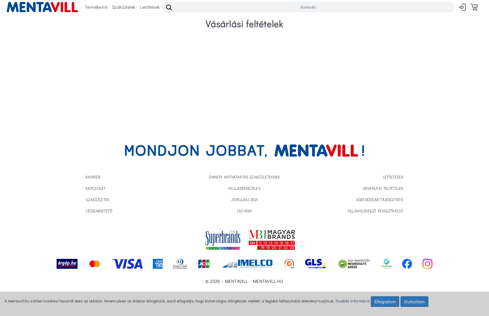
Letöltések (150, 7)
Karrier (93, 177)
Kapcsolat (96, 188)
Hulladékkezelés (244, 188)
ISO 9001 (244, 210)
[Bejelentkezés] (462, 7)
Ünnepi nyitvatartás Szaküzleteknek (244, 177)
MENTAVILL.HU (268, 281)
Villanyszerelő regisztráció (375, 210)
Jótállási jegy (244, 199)
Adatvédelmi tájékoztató (379, 199)
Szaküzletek (123, 7)
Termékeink (96, 7)
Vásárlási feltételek (383, 188)
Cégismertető (99, 210)
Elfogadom (385, 301)
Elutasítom (414, 301)
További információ (352, 301)
